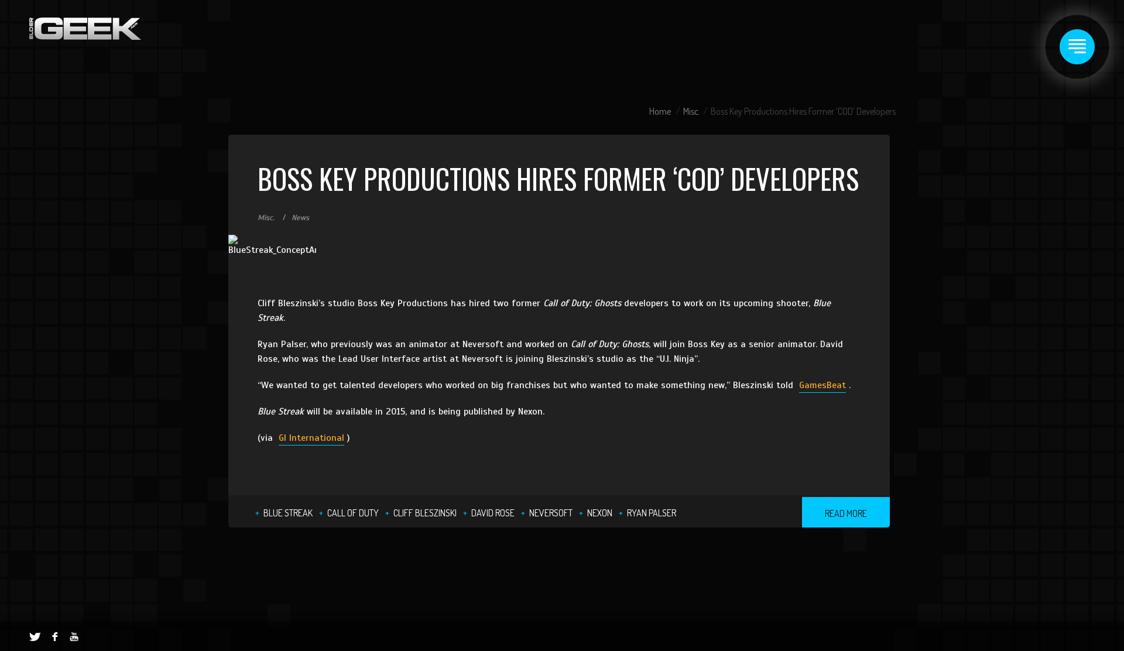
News (300, 217)
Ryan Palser (651, 513)
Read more (846, 513)
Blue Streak (288, 513)
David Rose (493, 513)
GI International (311, 438)
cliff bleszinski (425, 513)
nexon (599, 513)
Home (660, 111)
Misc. (691, 111)
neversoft (551, 513)
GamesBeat (822, 385)
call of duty (353, 513)
